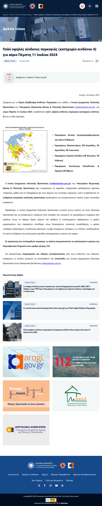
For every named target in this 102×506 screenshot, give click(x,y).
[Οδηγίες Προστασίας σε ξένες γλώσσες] (26, 361)
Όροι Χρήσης (37, 480)
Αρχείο (45, 474)
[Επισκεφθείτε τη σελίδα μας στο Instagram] (50, 485)
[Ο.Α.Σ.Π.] (76, 395)
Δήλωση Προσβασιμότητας (84, 474)
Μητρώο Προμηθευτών (60, 474)
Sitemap (69, 480)
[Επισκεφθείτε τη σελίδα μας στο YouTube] (56, 485)
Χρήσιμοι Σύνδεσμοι (30, 474)
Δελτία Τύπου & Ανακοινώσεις (21, 15)
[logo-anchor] (43, 465)
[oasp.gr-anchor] (26, 429)
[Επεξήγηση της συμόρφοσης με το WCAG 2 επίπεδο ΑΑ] (51, 500)
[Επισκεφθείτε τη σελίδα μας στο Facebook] (44, 485)
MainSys (64, 503)
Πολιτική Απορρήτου (54, 480)
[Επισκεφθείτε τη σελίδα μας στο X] (39, 485)
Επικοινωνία (13, 474)
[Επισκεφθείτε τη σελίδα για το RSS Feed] (62, 485)
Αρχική (5, 15)
